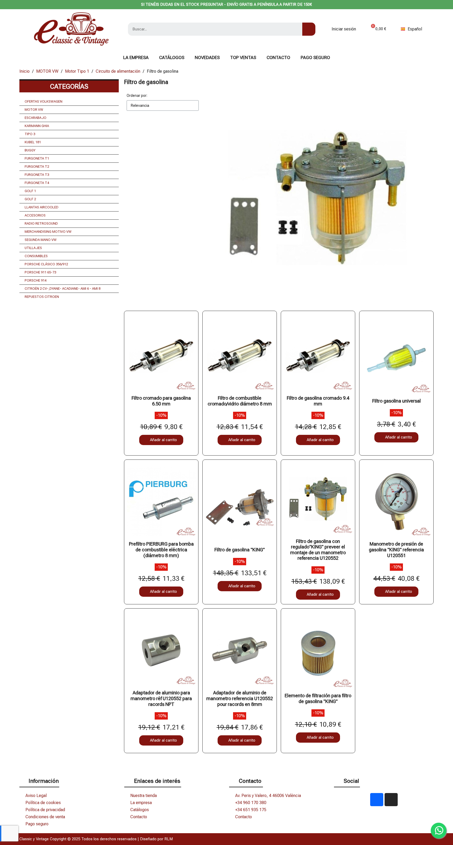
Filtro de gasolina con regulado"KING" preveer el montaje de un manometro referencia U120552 (318, 549)
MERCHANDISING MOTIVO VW (48, 232)
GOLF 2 (30, 199)
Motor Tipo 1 (77, 71)
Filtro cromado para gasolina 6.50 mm (161, 400)
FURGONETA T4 (37, 183)
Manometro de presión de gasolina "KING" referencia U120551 (396, 549)
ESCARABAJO (35, 118)
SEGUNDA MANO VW (41, 240)
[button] (161, 440)
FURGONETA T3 (37, 175)
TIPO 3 (30, 134)
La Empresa (136, 57)
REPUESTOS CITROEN (42, 297)
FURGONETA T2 (37, 166)
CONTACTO (278, 57)
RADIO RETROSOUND (41, 223)
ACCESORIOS (35, 215)
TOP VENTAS (243, 57)
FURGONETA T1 (37, 158)
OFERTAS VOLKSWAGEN (43, 101)
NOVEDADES (207, 57)
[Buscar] (308, 29)
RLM (168, 839)
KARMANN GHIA (37, 126)
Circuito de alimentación (118, 71)
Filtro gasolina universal (396, 401)
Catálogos (171, 57)
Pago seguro (315, 57)
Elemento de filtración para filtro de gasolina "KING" (318, 698)
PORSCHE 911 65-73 (40, 272)
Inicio (24, 71)
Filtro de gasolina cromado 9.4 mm (318, 400)
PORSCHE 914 (35, 280)
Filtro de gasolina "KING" (239, 549)
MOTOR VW (47, 71)
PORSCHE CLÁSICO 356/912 (46, 264)
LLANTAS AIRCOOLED (41, 207)
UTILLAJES (33, 248)
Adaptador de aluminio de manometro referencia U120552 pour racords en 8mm (239, 698)
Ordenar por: (137, 95)
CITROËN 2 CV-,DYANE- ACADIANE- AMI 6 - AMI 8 (62, 289)
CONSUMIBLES (36, 256)
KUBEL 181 (33, 142)
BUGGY (30, 150)
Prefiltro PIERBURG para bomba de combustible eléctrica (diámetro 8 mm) (161, 549)
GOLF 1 (30, 191)
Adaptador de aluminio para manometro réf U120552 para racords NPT (161, 698)
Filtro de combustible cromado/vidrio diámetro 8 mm (240, 400)
